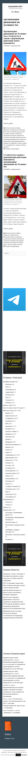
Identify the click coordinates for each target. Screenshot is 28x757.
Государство (9, 418)
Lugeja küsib (9, 392)
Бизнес (7, 413)
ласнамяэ (13, 137)
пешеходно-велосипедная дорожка (14, 141)
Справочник (7, 510)
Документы (9, 421)
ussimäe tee (18, 133)
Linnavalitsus (9, 389)
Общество (6, 130)
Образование (9, 458)
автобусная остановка (10, 135)
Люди (7, 439)
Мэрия (18, 128)
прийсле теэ (7, 143)
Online (9, 738)
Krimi (7, 387)
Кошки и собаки (10, 431)
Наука (7, 452)
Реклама (8, 481)
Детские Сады (10, 522)
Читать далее (8, 123)
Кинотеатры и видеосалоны (14, 525)
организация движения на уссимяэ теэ (15, 139)
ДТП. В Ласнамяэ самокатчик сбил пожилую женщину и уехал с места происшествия (14, 585)
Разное (7, 502)
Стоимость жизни (11, 486)
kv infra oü (8, 132)
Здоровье (8, 426)
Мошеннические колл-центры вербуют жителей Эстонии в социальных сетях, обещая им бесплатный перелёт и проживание (13, 692)
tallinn (7, 133)
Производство (10, 471)
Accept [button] (18, 754)
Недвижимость (10, 455)
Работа (7, 476)
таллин (19, 143)
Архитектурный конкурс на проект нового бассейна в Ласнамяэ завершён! (12, 592)
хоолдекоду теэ (10, 145)
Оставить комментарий (12, 149)
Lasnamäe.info (15, 6)
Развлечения (9, 478)
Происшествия (10, 473)
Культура (8, 437)
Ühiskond (8, 403)
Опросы (5, 507)
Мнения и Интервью (12, 444)
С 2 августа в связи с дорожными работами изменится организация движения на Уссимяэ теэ (15, 161)
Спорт (7, 484)
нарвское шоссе (21, 137)
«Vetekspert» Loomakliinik (11, 713)
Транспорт (22, 130)
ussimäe (12, 133)
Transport (8, 400)
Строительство (14, 130)
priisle (19, 132)
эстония (18, 145)
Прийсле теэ (8, 97)
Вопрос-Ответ (8, 405)
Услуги (7, 505)
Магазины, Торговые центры (15, 535)
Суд (6, 492)
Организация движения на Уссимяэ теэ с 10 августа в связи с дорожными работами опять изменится (15, 37)
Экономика (9, 497)
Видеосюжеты (10, 416)
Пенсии (7, 463)
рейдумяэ (14, 143)
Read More (24, 755)
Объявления (7, 499)
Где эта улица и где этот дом (13, 408)
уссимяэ (14, 244)
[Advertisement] (14, 272)
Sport (7, 397)
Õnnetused (8, 395)
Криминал (8, 434)
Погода (7, 465)
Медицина (8, 442)
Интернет (8, 429)
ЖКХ (7, 423)
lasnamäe (14, 132)
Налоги (7, 450)
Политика (8, 468)
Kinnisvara (8, 384)
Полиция (8, 539)
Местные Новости (10, 128)
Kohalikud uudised (9, 382)
